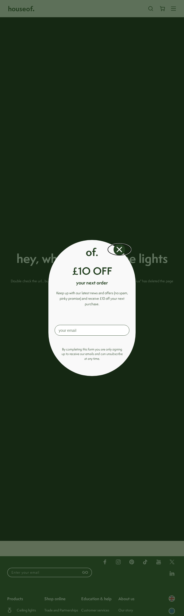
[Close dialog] (119, 249)
